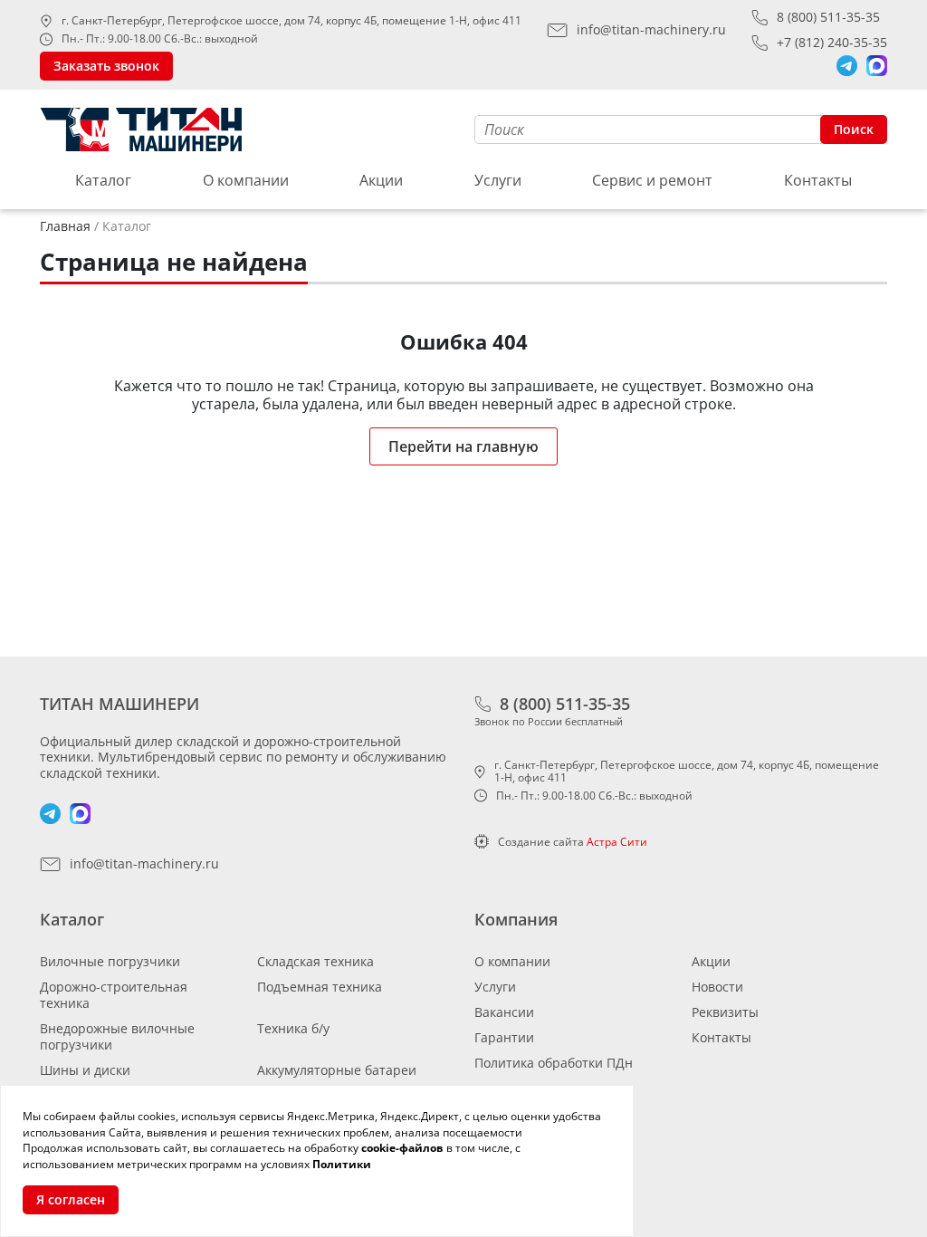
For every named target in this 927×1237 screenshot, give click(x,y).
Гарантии (504, 1037)
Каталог (103, 180)
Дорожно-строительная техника (113, 995)
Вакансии (504, 1012)
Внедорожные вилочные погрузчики (117, 1036)
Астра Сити (617, 841)
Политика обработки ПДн (553, 1062)
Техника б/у (293, 1028)
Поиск (854, 129)
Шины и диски (85, 1070)
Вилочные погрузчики (110, 961)
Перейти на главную (463, 446)
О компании (246, 180)
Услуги (497, 180)
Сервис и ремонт (652, 180)
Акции (381, 180)
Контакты (818, 180)
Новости (717, 986)
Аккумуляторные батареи (336, 1070)
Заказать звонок (106, 65)
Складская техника (315, 961)
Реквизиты (725, 1012)
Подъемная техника (319, 986)
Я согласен (70, 1199)
